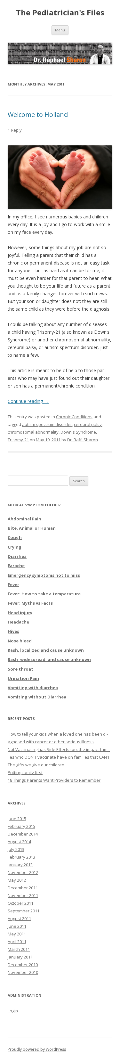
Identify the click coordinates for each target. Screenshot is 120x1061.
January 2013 (20, 865)
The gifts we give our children (36, 765)
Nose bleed (20, 641)
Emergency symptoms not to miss (44, 575)
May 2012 (17, 880)
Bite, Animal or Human (32, 528)
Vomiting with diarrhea (33, 687)
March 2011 (19, 949)
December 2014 (23, 834)
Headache (18, 622)
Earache (16, 565)
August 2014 (19, 842)
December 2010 (23, 964)
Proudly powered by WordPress (37, 1049)
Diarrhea (17, 556)
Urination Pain (23, 678)
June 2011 (17, 926)
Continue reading (28, 401)
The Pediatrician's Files (60, 13)
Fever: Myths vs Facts (30, 603)
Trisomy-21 (18, 440)
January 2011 (20, 957)
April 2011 (17, 941)
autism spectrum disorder (47, 424)
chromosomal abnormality (33, 432)
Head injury (20, 613)
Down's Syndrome (78, 432)
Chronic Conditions (74, 417)
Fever (13, 584)
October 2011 (20, 903)
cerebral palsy (88, 424)
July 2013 (16, 849)
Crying (14, 547)
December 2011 (23, 888)
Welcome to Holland (38, 114)
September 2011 (23, 911)
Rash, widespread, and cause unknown (49, 659)
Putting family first (25, 772)
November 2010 (23, 972)
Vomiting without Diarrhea (37, 697)
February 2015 (21, 826)
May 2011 (17, 934)
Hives (13, 631)
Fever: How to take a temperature (44, 594)
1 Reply (15, 130)
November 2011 (23, 895)
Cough (15, 537)
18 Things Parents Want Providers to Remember (54, 780)
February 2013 (21, 857)
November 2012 (23, 872)
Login (13, 1011)
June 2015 (17, 818)
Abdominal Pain (24, 519)
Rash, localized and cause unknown (46, 650)
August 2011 (19, 918)
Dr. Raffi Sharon (82, 440)
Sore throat (20, 669)
